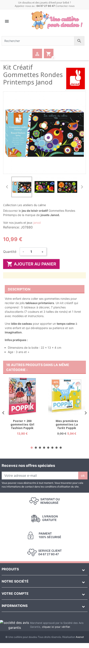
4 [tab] (44, 448)
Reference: (11, 227)
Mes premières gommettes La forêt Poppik (67, 424)
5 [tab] (48, 448)
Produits (10, 569)
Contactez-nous (65, 5)
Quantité (9, 252)
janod (37, 222)
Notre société (15, 581)
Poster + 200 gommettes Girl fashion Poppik (22, 424)
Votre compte (15, 593)
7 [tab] (56, 448)
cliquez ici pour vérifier (56, 626)
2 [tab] (36, 448)
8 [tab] (61, 448)
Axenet (80, 636)
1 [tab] (32, 448)
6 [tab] (52, 448)
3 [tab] (40, 448)
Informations (15, 606)
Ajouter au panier (31, 264)
